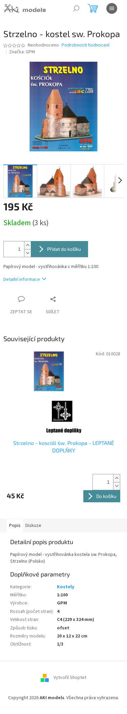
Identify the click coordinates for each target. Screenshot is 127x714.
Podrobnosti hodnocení (85, 45)
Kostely (65, 587)
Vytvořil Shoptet (70, 677)
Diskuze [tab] (33, 525)
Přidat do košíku (64, 249)
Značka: (22, 52)
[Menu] (112, 8)
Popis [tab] (15, 525)
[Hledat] (76, 8)
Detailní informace (21, 279)
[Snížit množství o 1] (27, 253)
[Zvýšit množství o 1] (27, 245)
